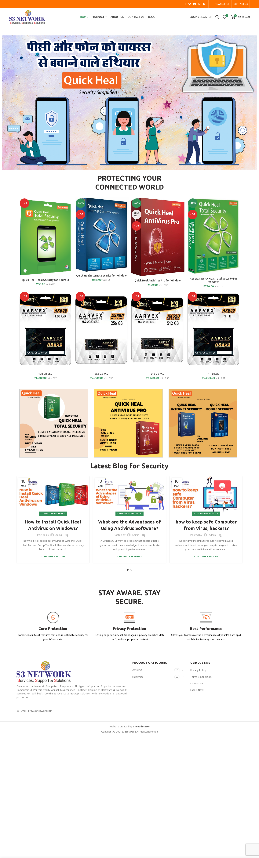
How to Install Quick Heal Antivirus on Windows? (53, 525)
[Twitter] (189, 4)
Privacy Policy (198, 670)
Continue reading (53, 557)
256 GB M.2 (101, 373)
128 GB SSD (45, 373)
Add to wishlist (70, 220)
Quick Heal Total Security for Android (45, 279)
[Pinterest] (194, 4)
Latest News (197, 690)
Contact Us (196, 684)
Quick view (70, 212)
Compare (70, 203)
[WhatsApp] (199, 4)
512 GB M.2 (157, 373)
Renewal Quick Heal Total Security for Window (213, 280)
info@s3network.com (40, 711)
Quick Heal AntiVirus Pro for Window (157, 280)
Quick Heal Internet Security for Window (101, 275)
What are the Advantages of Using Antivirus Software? (129, 525)
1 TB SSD (213, 373)
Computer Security (53, 514)
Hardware (137, 677)
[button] (6, 102)
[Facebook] (185, 4)
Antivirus (137, 670)
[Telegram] (204, 4)
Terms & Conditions (201, 677)
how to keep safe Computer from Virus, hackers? (206, 525)
